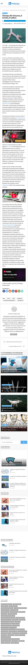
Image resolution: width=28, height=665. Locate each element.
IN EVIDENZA (20, 617)
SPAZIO (15, 633)
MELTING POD (5, 623)
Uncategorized (6, 641)
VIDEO (21, 641)
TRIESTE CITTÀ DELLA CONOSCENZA (10, 639)
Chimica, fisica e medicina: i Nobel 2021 (14, 427)
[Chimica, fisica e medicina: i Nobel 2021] (14, 422)
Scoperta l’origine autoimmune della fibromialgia (17, 520)
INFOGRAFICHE (6, 619)
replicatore (6, 185)
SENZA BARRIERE (6, 633)
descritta (8, 146)
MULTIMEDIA (15, 623)
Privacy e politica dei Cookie (9, 656)
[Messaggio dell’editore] (14, 459)
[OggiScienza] (14, 652)
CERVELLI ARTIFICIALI (6, 384)
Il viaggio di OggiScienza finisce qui (17, 470)
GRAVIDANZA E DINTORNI (8, 615)
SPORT (4, 635)
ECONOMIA (14, 612)
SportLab (11, 635)
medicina (19, 298)
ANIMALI (5, 606)
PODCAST (16, 625)
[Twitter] (7, 291)
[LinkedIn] (13, 291)
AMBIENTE (17, 604)
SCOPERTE (12, 631)
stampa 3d (20, 300)
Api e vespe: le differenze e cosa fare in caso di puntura (18, 499)
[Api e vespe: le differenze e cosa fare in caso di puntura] (5, 500)
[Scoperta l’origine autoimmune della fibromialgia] (5, 521)
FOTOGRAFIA (12, 613)
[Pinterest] (16, 291)
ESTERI (22, 612)
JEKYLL (22, 619)
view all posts (13, 334)
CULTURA (14, 610)
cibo (14, 298)
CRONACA (5, 610)
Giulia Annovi (6, 371)
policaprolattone (20, 118)
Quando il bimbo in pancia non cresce (17, 513)
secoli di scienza (22, 631)
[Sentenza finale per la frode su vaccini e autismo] (5, 507)
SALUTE (4, 367)
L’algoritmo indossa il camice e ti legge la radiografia (14, 387)
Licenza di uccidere (8, 408)
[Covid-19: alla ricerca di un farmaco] (14, 364)
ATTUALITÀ (4, 425)
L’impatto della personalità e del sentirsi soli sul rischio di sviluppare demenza (18, 485)
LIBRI (17, 621)
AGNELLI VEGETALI (7, 604)
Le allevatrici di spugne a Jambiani (18, 476)
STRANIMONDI (20, 635)
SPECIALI (23, 633)
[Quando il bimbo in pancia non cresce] (5, 514)
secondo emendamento (9, 300)
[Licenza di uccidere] (14, 403)
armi (8, 298)
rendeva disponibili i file (8, 225)
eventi (4, 613)
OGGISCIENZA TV (6, 625)
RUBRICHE (20, 629)
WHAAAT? (14, 642)
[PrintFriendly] (22, 291)
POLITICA (5, 627)
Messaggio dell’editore (8, 464)
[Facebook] (3, 291)
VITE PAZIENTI (5, 642)
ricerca (5, 13)
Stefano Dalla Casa (8, 23)
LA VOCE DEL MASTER (7, 621)
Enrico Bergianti (7, 429)
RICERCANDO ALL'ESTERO (8, 629)
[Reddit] (10, 291)
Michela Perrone (7, 410)
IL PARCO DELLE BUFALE (8, 617)
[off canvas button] (2, 4)
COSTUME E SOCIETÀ (20, 608)
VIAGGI (14, 641)
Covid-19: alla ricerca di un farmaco (13, 369)
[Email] (19, 291)
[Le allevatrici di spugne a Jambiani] (5, 478)
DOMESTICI (5, 612)
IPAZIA (15, 619)
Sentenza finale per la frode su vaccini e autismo (17, 506)
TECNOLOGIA (6, 637)
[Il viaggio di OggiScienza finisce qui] (5, 471)
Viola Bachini (6, 391)
